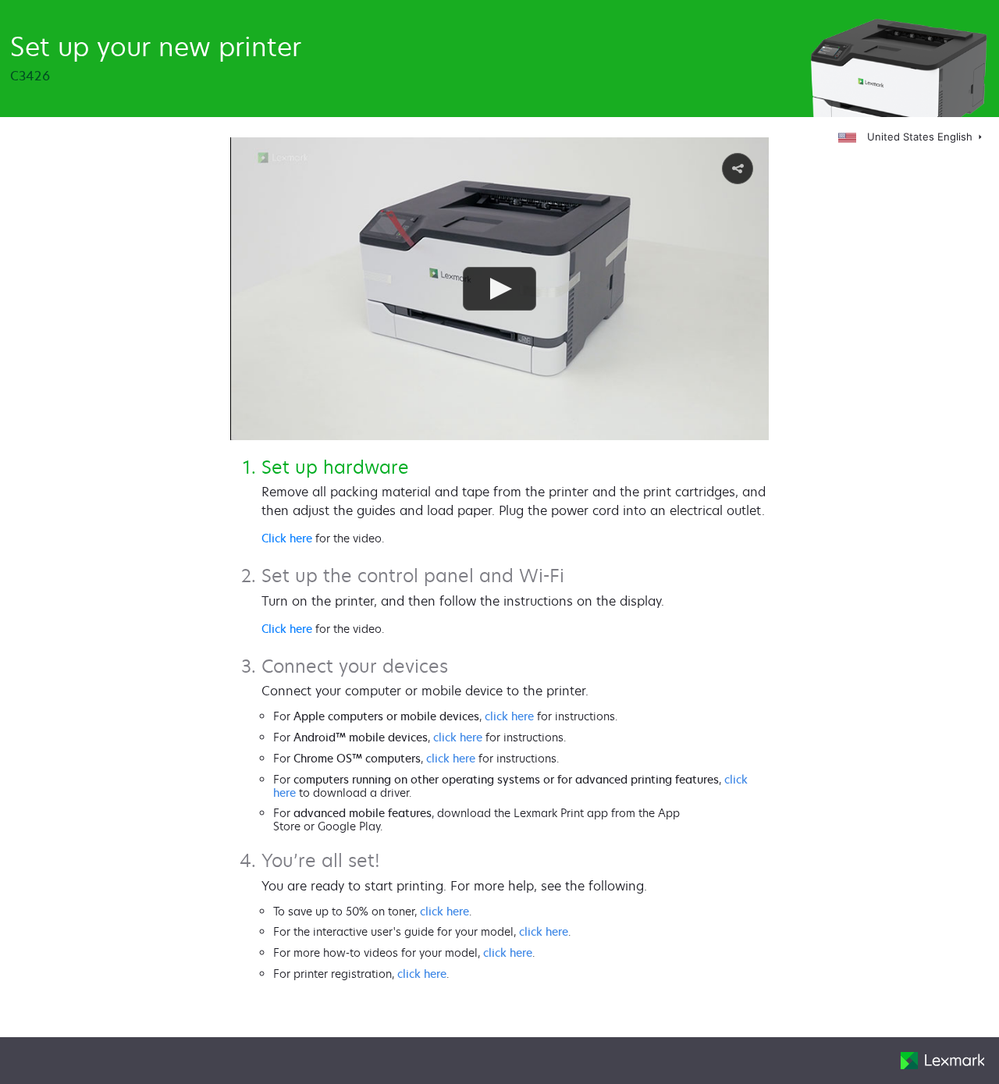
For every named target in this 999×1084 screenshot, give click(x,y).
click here (509, 716)
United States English (920, 136)
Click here (286, 538)
